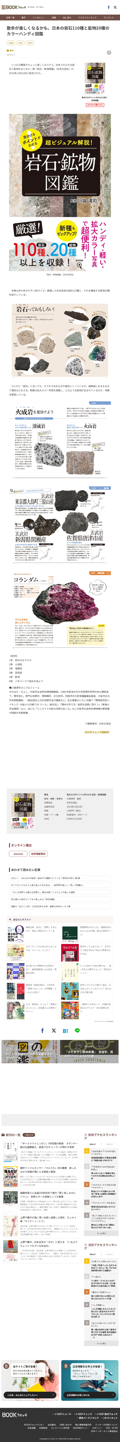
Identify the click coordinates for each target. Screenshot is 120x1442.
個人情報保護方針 (83, 1424)
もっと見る (101, 1233)
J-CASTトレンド (84, 1413)
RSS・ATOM (112, 1427)
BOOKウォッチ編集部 (97, 732)
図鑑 (11, 43)
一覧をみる (28, 1135)
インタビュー (39, 17)
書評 (24, 17)
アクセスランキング (87, 17)
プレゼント (109, 17)
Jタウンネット (110, 1417)
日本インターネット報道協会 (104, 1431)
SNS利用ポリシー (81, 1427)
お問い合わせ (65, 1424)
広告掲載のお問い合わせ (78, 1395)
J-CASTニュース (63, 1413)
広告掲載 (32, 1427)
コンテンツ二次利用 (60, 1427)
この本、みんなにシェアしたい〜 (22, 1395)
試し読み (67, 17)
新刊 (11, 50)
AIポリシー (97, 1427)
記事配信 (43, 1427)
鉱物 (30, 43)
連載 (54, 17)
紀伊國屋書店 (38, 853)
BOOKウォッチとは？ (34, 1424)
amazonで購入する (95, 105)
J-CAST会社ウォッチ (107, 1413)
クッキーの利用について (106, 1424)
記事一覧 (10, 17)
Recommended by (101, 1021)
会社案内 (52, 1424)
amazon (18, 853)
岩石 (21, 43)
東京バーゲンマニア (89, 1417)
